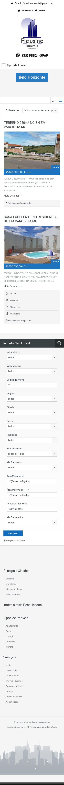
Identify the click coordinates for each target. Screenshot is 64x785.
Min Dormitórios (15, 517)
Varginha (10, 578)
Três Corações (13, 594)
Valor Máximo (14, 366)
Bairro (10, 421)
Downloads (11, 670)
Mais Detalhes (12, 195)
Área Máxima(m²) (18, 490)
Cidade (10, 407)
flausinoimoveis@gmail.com (38, 3)
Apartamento (12, 626)
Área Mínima (15, 476)
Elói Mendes (12, 584)
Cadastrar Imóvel (14, 696)
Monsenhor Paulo (14, 589)
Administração (13, 702)
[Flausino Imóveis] (32, 33)
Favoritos (26, 10)
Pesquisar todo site (17, 503)
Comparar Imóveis (14, 686)
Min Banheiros (14, 462)
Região (10, 393)
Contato (9, 691)
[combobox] (40, 110)
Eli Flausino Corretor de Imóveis (42, 727)
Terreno (9, 647)
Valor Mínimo (13, 352)
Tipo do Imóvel (14, 448)
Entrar (41, 10)
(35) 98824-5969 (35, 55)
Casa (8, 631)
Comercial (10, 641)
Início (8, 665)
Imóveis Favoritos (14, 681)
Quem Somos (12, 675)
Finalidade (12, 435)
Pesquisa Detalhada (15, 540)
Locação (10, 636)
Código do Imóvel (15, 379)
